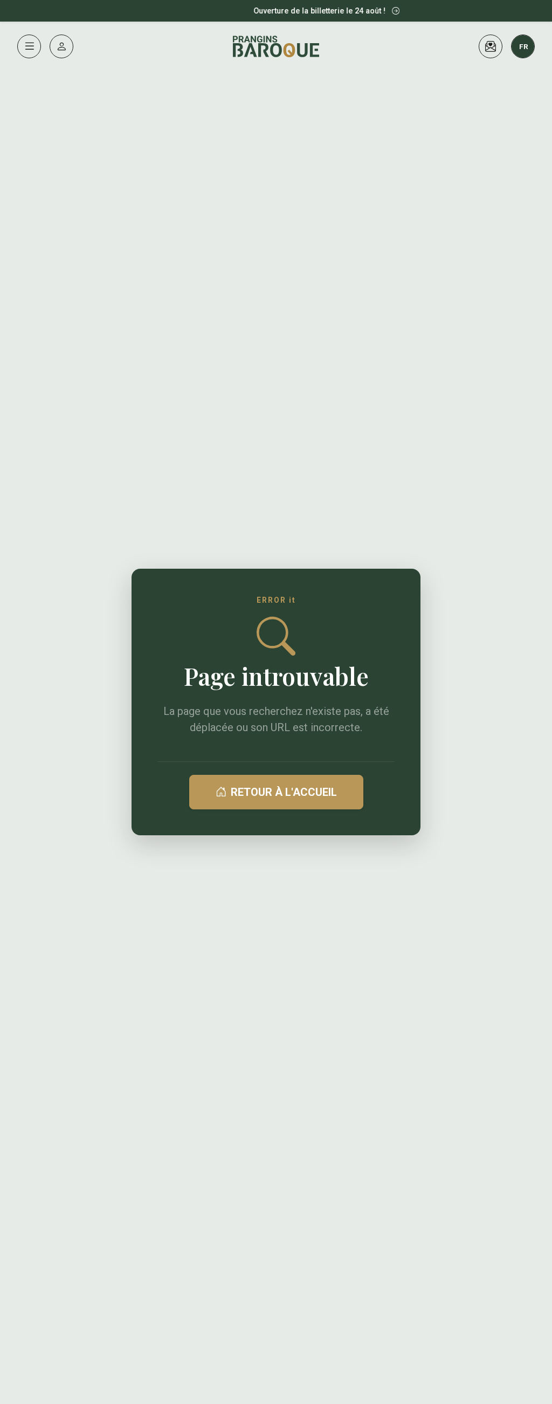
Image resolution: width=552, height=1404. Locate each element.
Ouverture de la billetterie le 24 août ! (313, 11)
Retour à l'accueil (284, 792)
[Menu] (29, 46)
